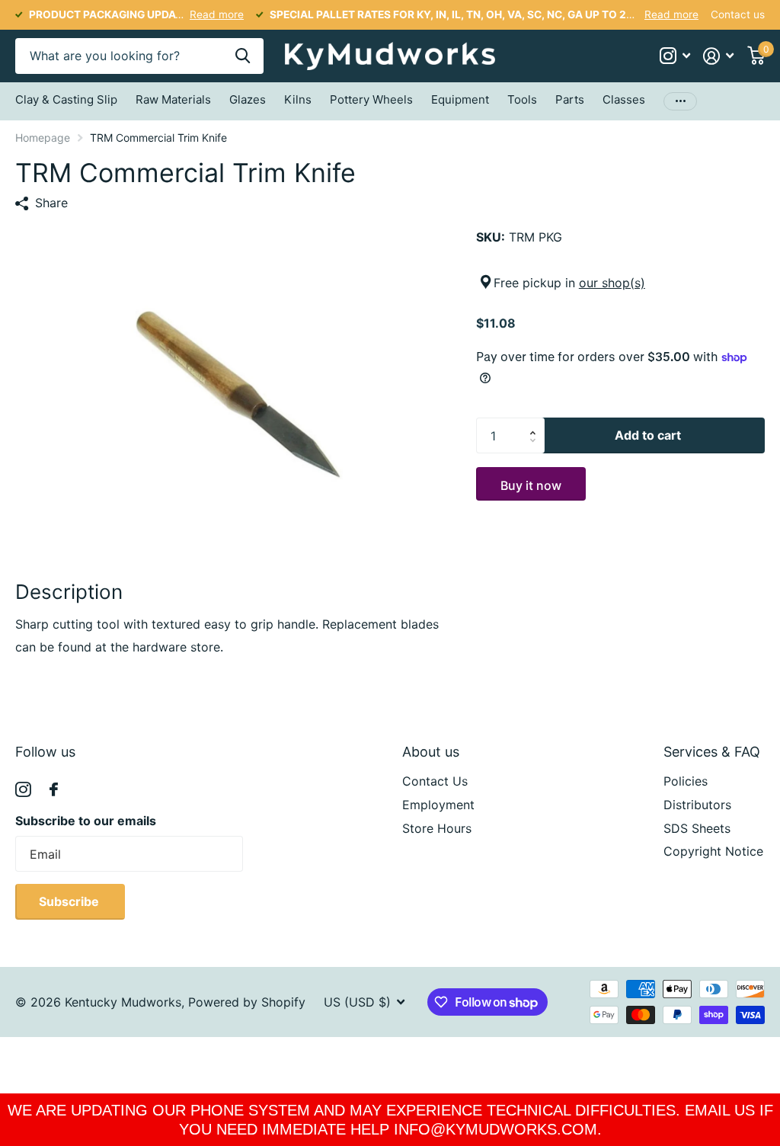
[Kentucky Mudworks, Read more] (674, 56)
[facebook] (54, 789)
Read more (217, 14)
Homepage (42, 137)
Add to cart (648, 435)
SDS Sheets (696, 828)
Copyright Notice (713, 851)
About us (430, 752)
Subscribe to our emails (85, 820)
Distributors (697, 804)
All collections (66, 102)
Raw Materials (173, 99)
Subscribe (70, 901)
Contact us (738, 14)
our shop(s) (612, 282)
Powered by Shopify (246, 1002)
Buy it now (530, 485)
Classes (624, 99)
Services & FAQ (711, 752)
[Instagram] (23, 790)
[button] (537, 423)
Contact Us (435, 781)
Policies (685, 781)
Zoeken (243, 56)
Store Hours (437, 828)
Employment (438, 804)
